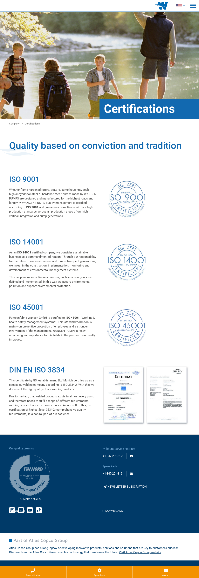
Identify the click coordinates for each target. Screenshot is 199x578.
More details (32, 499)
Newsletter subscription (127, 486)
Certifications (32, 123)
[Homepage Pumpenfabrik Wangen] (161, 6)
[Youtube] (30, 509)
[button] (89, 115)
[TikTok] (39, 509)
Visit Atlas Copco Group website (140, 552)
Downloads (114, 511)
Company (14, 123)
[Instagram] (12, 509)
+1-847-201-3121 (113, 456)
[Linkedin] (21, 509)
